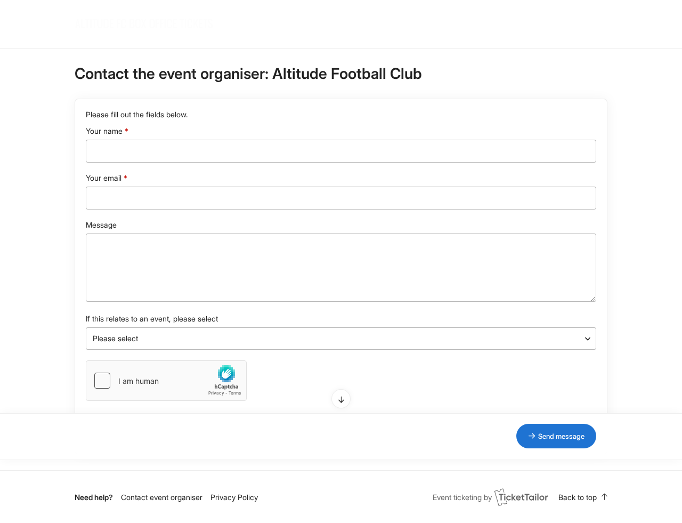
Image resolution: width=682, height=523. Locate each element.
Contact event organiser (161, 497)
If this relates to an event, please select (152, 318)
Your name (104, 130)
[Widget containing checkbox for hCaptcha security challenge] (166, 380)
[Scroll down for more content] (341, 398)
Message (101, 224)
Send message (561, 436)
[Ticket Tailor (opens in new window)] (521, 497)
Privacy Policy (234, 497)
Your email (103, 177)
